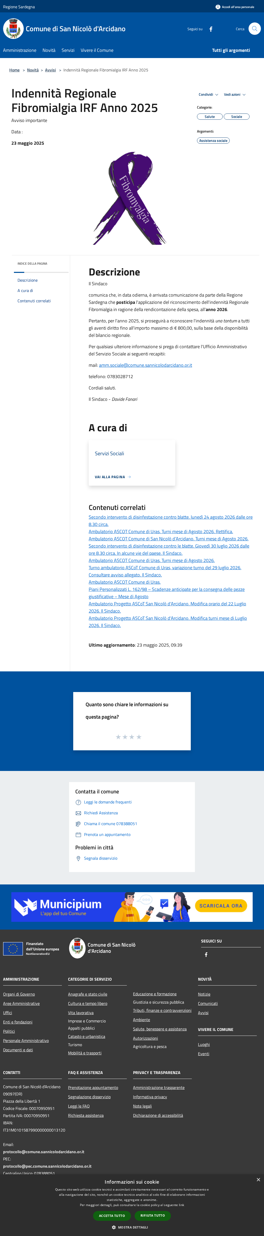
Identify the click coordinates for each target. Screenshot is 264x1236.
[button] (132, 1227)
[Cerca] (255, 28)
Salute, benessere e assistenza (160, 1029)
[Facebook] (209, 28)
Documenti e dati (18, 1050)
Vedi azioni (232, 94)
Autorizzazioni (145, 1038)
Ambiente (141, 1020)
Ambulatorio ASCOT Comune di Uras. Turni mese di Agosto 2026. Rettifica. (161, 531)
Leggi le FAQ (79, 1106)
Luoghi (204, 1044)
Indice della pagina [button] (32, 263)
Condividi (206, 94)
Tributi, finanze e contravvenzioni (162, 1010)
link (181, 1205)
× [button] (258, 1180)
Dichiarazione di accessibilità (158, 1115)
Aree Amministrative (21, 1003)
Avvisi (50, 70)
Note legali (142, 1106)
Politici (9, 1031)
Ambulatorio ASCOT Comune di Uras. (125, 582)
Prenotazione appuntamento (93, 1087)
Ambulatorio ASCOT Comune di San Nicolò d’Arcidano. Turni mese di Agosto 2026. (169, 538)
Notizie (204, 994)
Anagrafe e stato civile (87, 994)
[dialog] (132, 1205)
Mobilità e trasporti (85, 1053)
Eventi (203, 1054)
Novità (33, 70)
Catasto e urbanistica (86, 1036)
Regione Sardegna (19, 7)
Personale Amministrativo (26, 1040)
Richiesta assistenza (86, 1115)
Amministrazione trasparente (159, 1087)
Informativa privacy (150, 1097)
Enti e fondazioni (17, 1022)
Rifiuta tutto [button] (153, 1215)
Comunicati (208, 1003)
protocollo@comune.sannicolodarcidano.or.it (43, 1152)
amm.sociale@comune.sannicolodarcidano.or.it (145, 365)
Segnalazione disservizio (89, 1097)
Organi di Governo (19, 994)
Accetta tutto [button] (112, 1216)
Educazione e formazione (155, 994)
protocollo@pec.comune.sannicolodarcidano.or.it (47, 1166)
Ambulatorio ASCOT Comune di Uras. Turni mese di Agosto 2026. (152, 560)
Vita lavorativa (81, 1013)
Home (14, 70)
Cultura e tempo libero (87, 1003)
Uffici (7, 1013)
